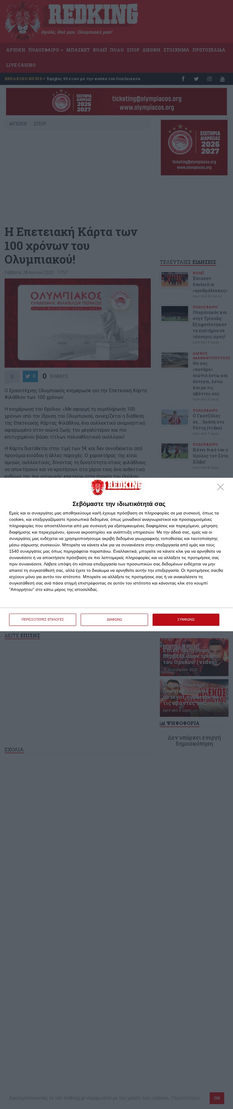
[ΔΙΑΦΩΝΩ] (222, 489)
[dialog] (116, 554)
